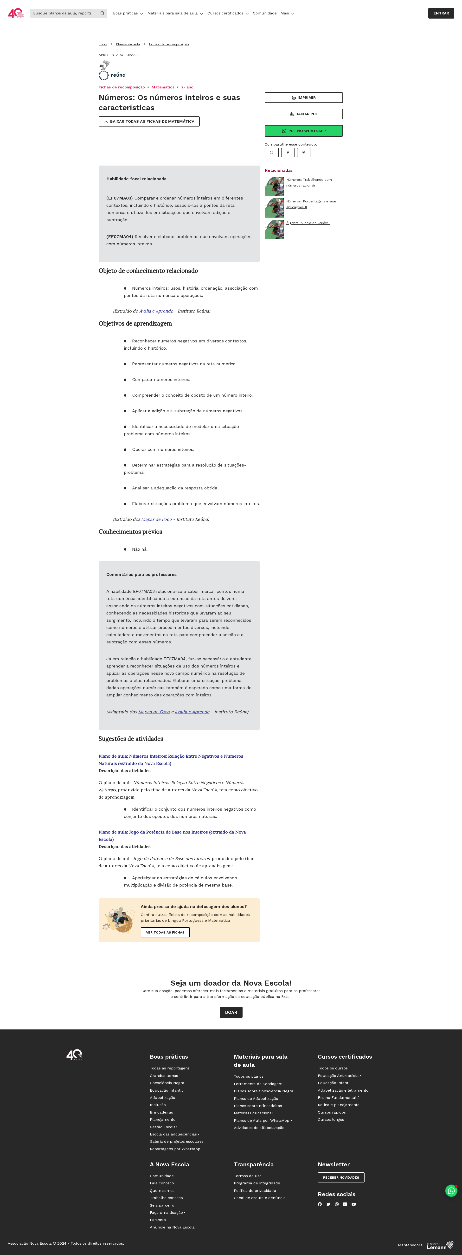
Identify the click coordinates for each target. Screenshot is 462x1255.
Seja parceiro (162, 1205)
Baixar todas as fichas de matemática (152, 121)
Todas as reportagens (170, 1068)
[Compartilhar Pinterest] (303, 152)
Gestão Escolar (163, 1127)
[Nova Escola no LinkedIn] (345, 1204)
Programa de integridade (257, 1183)
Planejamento (162, 1119)
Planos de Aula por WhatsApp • (263, 1120)
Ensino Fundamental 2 (338, 1097)
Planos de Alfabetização (256, 1098)
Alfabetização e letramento (343, 1090)
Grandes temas (164, 1075)
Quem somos (162, 1190)
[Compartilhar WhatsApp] (272, 152)
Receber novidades (341, 1177)
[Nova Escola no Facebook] (320, 1204)
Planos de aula (128, 44)
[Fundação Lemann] (440, 1245)
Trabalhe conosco (166, 1197)
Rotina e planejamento (338, 1104)
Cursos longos (331, 1119)
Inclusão (158, 1104)
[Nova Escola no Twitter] (328, 1204)
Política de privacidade (255, 1190)
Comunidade (265, 13)
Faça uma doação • (168, 1212)
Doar (231, 1012)
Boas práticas (125, 13)
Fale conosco (162, 1183)
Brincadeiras (161, 1112)
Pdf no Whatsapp (307, 130)
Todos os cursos (333, 1068)
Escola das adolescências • (174, 1134)
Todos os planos (248, 1076)
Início (103, 44)
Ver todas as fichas (165, 932)
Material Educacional (253, 1113)
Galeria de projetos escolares (177, 1141)
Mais (285, 13)
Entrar (441, 13)
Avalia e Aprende (156, 311)
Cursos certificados (225, 13)
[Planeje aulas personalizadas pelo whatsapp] (451, 1190)
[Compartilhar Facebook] (288, 152)
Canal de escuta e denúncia (260, 1197)
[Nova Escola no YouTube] (354, 1204)
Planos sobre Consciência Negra (263, 1091)
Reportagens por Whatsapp (175, 1149)
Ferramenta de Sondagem (258, 1083)
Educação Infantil (166, 1090)
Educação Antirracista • (339, 1075)
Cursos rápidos (332, 1112)
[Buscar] (102, 13)
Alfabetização (162, 1097)
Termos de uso (248, 1176)
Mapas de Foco (156, 519)
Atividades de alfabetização (259, 1127)
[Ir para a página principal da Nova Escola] (16, 13)
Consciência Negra (167, 1083)
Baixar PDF (306, 114)
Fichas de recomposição (169, 44)
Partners (158, 1219)
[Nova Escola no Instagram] (337, 1204)
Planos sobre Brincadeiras (258, 1105)
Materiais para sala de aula (173, 13)
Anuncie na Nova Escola (172, 1227)
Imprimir (307, 97)
